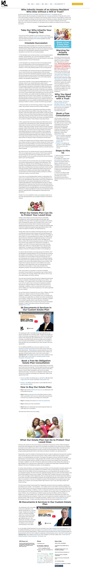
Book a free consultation (60, 543)
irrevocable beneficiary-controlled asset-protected (53, 530)
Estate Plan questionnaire (44, 400)
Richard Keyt (32, 14)
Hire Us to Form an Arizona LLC (62, 552)
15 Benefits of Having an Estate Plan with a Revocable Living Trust (61, 103)
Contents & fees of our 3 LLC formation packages (61, 549)
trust (37, 348)
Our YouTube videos (59, 561)
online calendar (30, 379)
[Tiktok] (62, 566)
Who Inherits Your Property (38, 37)
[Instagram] (60, 566)
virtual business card (44, 379)
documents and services (35, 389)
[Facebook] (56, 566)
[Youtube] (58, 566)
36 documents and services (60, 105)
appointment (32, 394)
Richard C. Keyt (50, 14)
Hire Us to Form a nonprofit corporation (61, 555)
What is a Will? (26, 304)
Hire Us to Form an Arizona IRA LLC (62, 558)
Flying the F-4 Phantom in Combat (62, 563)
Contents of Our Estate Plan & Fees (62, 546)
